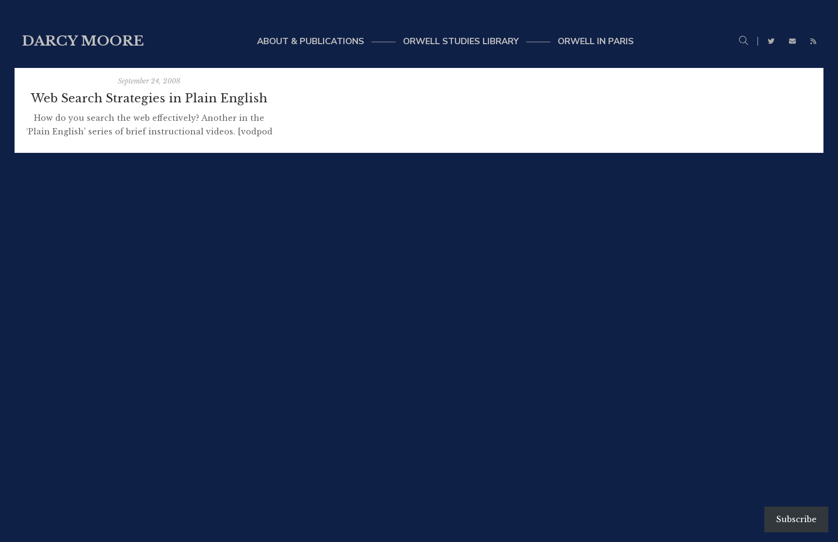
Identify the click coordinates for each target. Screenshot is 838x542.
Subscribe (796, 519)
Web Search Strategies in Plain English (149, 98)
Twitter (771, 41)
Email (792, 41)
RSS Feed (813, 41)
